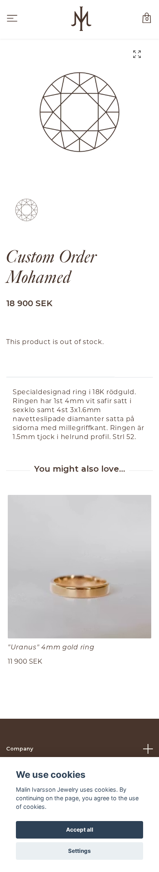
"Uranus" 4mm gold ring (51, 646)
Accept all (79, 829)
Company (19, 749)
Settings (79, 851)
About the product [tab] (60, 365)
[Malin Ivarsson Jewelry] (81, 19)
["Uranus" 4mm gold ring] (79, 566)
